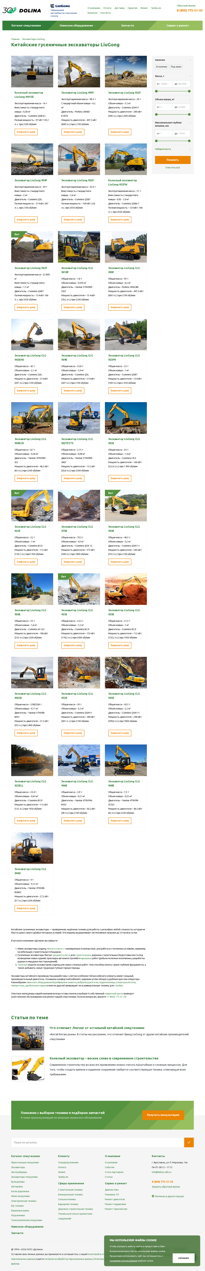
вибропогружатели (88, 982)
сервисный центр (114, 993)
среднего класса (61, 955)
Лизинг (144, 8)
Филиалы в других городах (169, 1196)
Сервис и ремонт (116, 1183)
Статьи (109, 1177)
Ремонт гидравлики (115, 1204)
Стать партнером (114, 1172)
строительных (83, 955)
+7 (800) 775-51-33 (116, 996)
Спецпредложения (68, 1162)
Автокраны (17, 1186)
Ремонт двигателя (115, 1199)
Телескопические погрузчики (26, 1220)
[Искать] (189, 1142)
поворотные (17, 985)
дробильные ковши (35, 985)
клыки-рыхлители (125, 982)
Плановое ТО (112, 1194)
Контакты (106, 13)
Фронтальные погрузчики (25, 1162)
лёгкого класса (54, 948)
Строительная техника (70, 1189)
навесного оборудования (39, 982)
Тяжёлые (22, 964)
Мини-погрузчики (20, 1196)
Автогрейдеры (19, 1172)
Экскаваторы (18, 1167)
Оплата (107, 8)
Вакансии (92, 13)
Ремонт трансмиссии (116, 1209)
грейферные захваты (65, 982)
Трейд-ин (156, 8)
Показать (173, 159)
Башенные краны (20, 1210)
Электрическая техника (23, 1201)
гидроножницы (107, 982)
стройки (118, 985)
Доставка (120, 8)
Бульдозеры (18, 1181)
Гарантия (132, 8)
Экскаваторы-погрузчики (24, 1177)
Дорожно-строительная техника (75, 1209)
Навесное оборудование (27, 1226)
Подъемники (18, 1215)
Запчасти (17, 1233)
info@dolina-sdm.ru (161, 1172)
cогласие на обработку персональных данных (68, 1259)
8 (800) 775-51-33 (190, 10)
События (109, 1167)
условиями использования (123, 1260)
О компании (94, 8)
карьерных (86, 958)
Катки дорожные (20, 1191)
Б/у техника (17, 1205)
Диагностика (112, 1189)
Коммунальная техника (70, 1194)
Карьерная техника (68, 1204)
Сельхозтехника (67, 1199)
